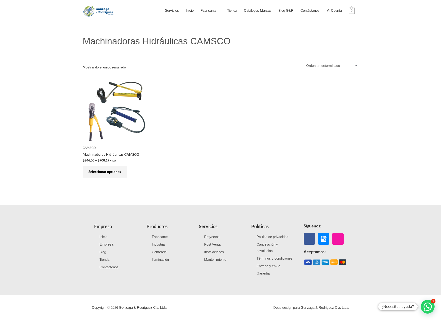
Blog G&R (286, 10)
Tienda (232, 10)
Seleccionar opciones (104, 172)
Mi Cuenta (334, 10)
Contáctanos (309, 10)
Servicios (172, 10)
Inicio (190, 10)
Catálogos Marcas (257, 10)
